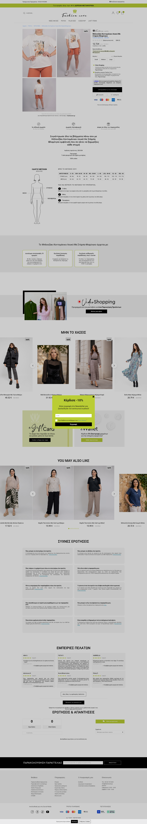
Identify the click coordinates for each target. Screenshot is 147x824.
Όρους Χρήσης (82, 420)
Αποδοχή (74, 821)
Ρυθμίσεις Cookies (85, 821)
